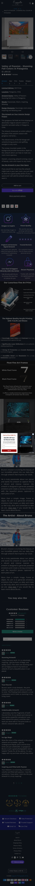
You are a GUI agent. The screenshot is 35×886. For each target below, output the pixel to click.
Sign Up (9, 450)
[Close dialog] (33, 434)
